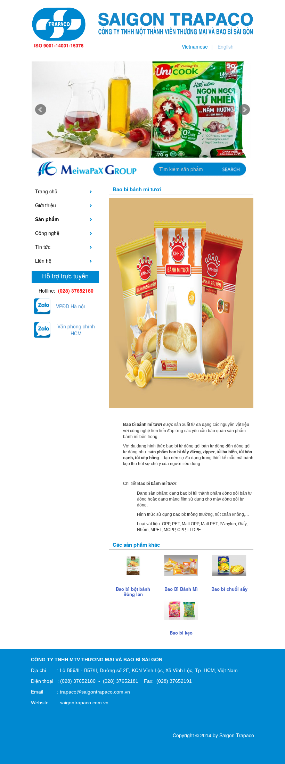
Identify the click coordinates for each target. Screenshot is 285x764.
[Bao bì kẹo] (181, 608)
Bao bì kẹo (181, 632)
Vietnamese (195, 46)
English (226, 46)
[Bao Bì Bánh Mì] (181, 565)
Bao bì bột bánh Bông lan (133, 591)
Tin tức (42, 246)
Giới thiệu (45, 205)
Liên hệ (43, 260)
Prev (40, 109)
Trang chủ (46, 191)
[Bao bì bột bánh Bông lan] (133, 565)
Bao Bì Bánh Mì (181, 589)
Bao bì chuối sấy (229, 589)
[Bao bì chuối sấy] (229, 565)
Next (244, 109)
